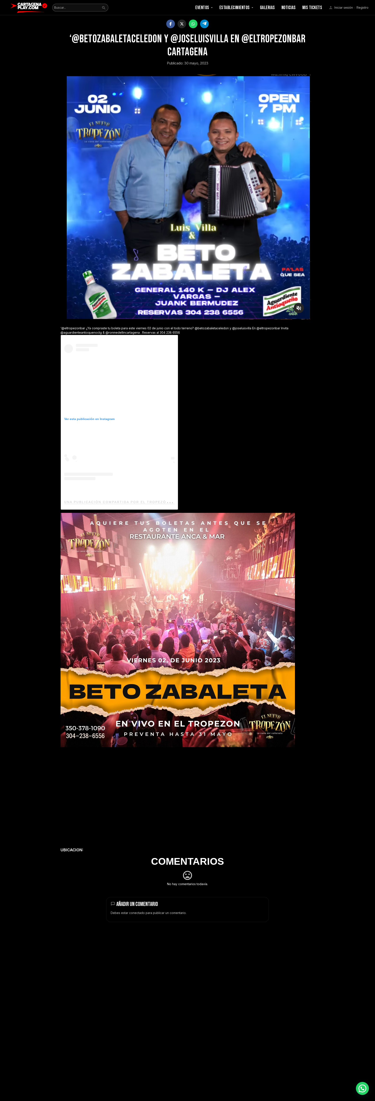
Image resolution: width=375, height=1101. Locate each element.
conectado (137, 913)
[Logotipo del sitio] (29, 7)
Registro (362, 7)
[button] (362, 1088)
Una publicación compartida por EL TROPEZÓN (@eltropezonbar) (138, 502)
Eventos (202, 8)
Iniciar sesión (343, 7)
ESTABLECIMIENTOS (234, 8)
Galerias (267, 8)
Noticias (288, 8)
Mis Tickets (312, 8)
